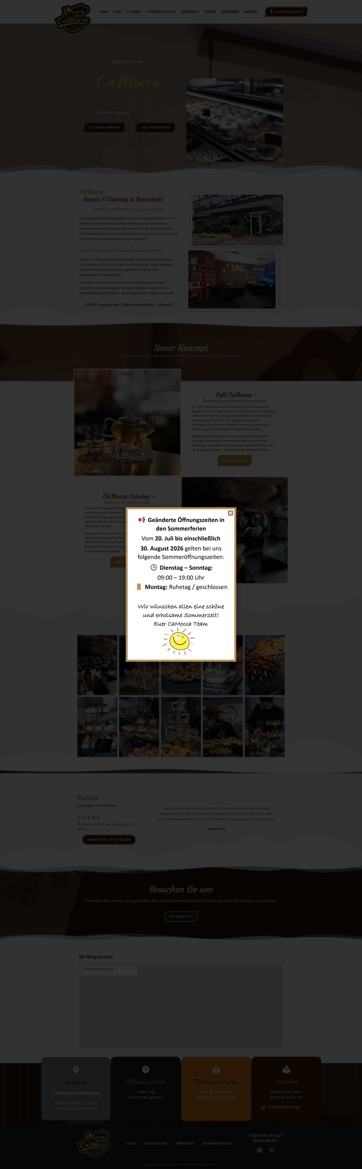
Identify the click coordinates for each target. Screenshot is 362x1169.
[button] (230, 513)
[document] (181, 584)
